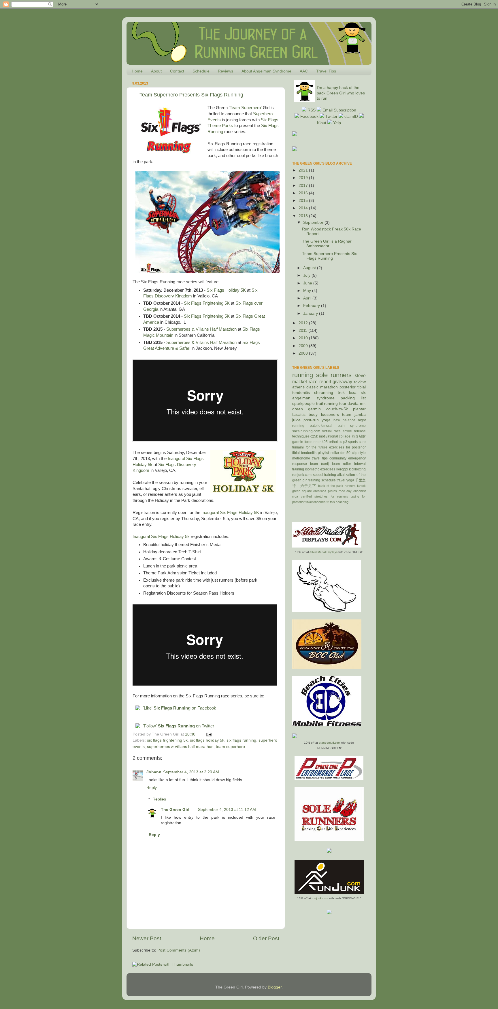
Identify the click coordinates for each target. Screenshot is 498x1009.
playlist (323, 453)
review (360, 382)
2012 (304, 323)
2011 (303, 330)
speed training (324, 475)
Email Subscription (339, 110)
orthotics (335, 442)
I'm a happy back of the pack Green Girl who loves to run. (341, 93)
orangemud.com (329, 742)
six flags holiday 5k (207, 740)
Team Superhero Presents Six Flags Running (191, 95)
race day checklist (352, 491)
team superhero (230, 746)
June (308, 283)
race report (320, 381)
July (307, 275)
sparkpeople (303, 403)
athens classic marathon (315, 387)
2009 (304, 346)
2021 (304, 170)
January (311, 313)
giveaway (342, 381)
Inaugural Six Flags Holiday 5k (161, 536)
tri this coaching (337, 502)
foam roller (341, 464)
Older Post (266, 938)
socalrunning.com (306, 431)
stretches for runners (331, 496)
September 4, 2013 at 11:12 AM (227, 809)
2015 (304, 200)
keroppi (342, 469)
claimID (351, 116)
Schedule (201, 71)
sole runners (334, 375)
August (310, 268)
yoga (350, 480)
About (156, 71)
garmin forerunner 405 (310, 442)
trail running (327, 403)
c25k (314, 436)
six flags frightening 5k (167, 740)
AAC (304, 71)
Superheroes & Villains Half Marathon (201, 329)
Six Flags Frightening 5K (207, 303)
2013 (304, 216)
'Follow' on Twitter (178, 726)
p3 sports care (354, 442)
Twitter (330, 116)
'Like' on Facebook (179, 708)
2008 (304, 353)
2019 (304, 178)
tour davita (349, 403)
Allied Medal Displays (323, 552)
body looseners (324, 414)
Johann (153, 772)
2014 (304, 208)
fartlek (361, 485)
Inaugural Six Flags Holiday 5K (230, 512)
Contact (177, 71)
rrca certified (302, 496)
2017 (304, 185)
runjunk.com (302, 475)
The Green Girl (175, 809)
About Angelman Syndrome (266, 71)
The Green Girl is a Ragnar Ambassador (327, 243)
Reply (151, 787)
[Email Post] (208, 734)
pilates (332, 491)
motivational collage (334, 436)
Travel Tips (326, 71)
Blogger (275, 987)
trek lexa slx (352, 392)
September (314, 222)
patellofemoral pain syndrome (338, 426)
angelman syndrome (313, 398)
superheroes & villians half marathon (180, 746)
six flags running (241, 740)
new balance (344, 420)
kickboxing (357, 469)
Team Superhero (245, 107)
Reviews (225, 71)
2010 (304, 338)
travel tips (320, 458)
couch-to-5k (337, 409)
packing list (353, 398)
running (302, 375)
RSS (312, 110)
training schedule (322, 480)
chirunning (323, 392)
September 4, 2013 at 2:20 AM (191, 772)
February (312, 306)
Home (137, 71)
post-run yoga (317, 420)
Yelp (336, 123)
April (307, 298)
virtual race (331, 431)
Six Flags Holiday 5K (226, 290)
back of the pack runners (337, 485)
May (307, 290)
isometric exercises (320, 469)
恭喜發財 (359, 436)
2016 (304, 193)
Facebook (309, 116)
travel (341, 480)
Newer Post (146, 938)
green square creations (309, 491)
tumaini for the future (309, 447)
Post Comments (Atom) (178, 950)
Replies (159, 799)
